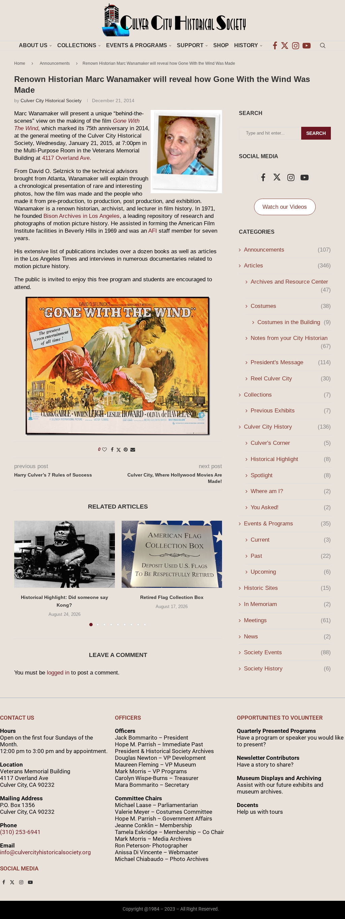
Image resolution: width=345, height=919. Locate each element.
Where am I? (291, 491)
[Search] (322, 45)
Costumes (291, 306)
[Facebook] (275, 45)
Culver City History (287, 427)
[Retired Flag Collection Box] (172, 554)
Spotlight (291, 475)
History (246, 45)
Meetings (287, 620)
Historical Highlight (291, 459)
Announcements (55, 63)
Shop (221, 45)
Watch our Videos (284, 207)
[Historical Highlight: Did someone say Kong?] (64, 554)
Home (19, 63)
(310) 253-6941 (20, 832)
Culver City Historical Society (51, 100)
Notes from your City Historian (291, 338)
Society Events (287, 652)
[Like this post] (104, 449)
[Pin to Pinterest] (126, 449)
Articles (287, 265)
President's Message (291, 362)
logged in (58, 672)
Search (316, 133)
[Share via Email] (132, 449)
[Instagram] (295, 45)
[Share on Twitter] (118, 450)
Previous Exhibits (291, 410)
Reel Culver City (291, 378)
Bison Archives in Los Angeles (81, 216)
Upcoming (291, 572)
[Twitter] (285, 45)
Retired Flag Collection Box (171, 597)
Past (291, 556)
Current (291, 540)
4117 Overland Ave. (66, 158)
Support (190, 45)
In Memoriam (287, 604)
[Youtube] (307, 45)
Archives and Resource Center (291, 282)
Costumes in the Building (294, 322)
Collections (76, 45)
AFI (152, 231)
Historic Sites (287, 588)
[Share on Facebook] (112, 449)
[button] (23, 573)
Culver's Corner (291, 443)
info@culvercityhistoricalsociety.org (45, 852)
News (287, 636)
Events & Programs (136, 45)
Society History (287, 668)
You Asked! (291, 507)
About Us (33, 45)
